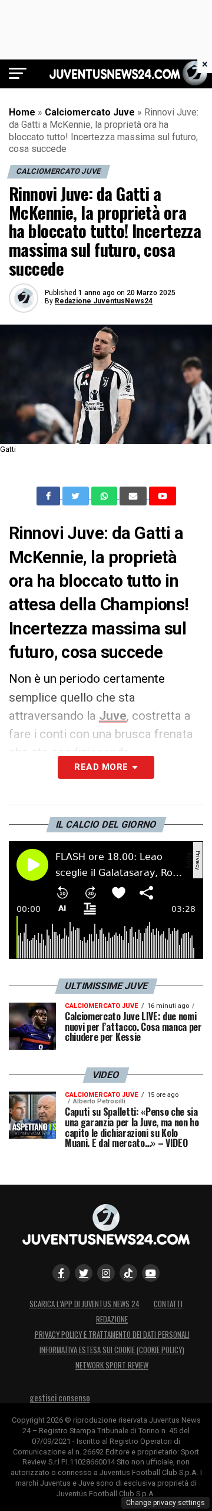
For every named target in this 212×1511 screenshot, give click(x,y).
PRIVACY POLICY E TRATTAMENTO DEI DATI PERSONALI (112, 1334)
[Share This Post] (105, 496)
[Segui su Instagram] (106, 1273)
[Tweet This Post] (76, 496)
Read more (101, 767)
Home (22, 112)
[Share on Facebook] (49, 496)
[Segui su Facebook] (61, 1273)
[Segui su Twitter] (83, 1273)
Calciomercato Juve (90, 112)
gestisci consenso (59, 1397)
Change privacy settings (165, 1503)
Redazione (112, 1319)
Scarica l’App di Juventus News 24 (84, 1304)
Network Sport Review (111, 1365)
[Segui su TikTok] (128, 1273)
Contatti (168, 1304)
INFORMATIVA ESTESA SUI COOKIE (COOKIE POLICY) (111, 1349)
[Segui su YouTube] (151, 1273)
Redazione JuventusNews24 (104, 301)
